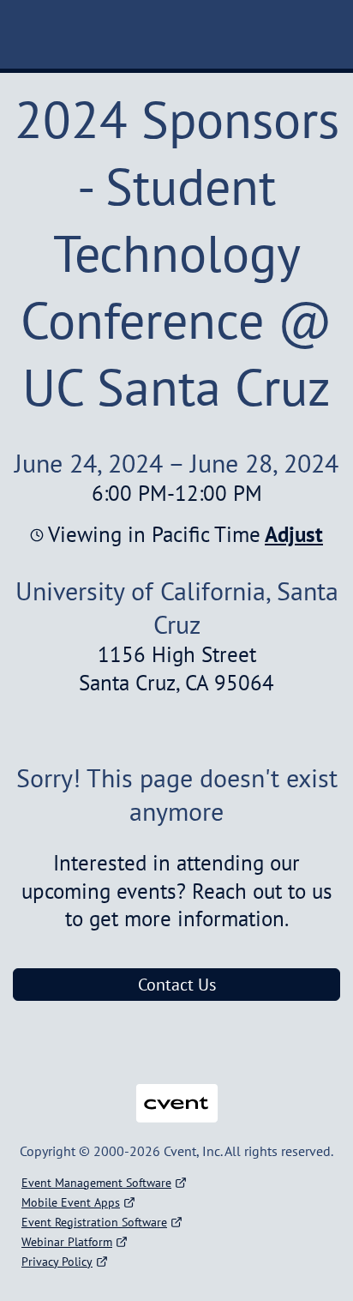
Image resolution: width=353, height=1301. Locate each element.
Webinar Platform (66, 1242)
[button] (291, 534)
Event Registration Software (94, 1222)
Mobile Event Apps (70, 1202)
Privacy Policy (57, 1261)
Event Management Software (96, 1182)
